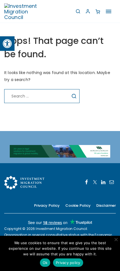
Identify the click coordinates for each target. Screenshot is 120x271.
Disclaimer (106, 205)
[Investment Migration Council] (25, 11)
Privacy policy (68, 262)
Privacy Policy (47, 205)
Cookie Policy (78, 205)
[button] (7, 43)
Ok (45, 262)
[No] (116, 239)
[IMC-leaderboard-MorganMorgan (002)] (60, 151)
